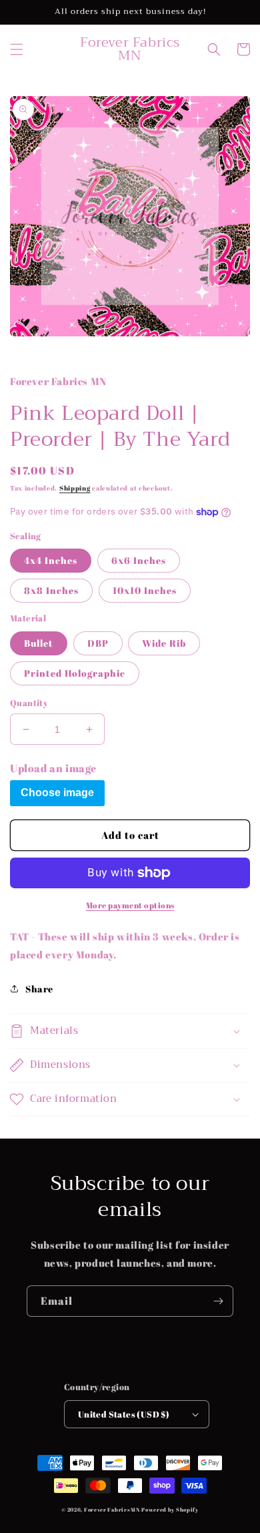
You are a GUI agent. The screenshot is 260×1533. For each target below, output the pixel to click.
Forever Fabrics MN (112, 1509)
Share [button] (39, 988)
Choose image (57, 792)
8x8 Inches (51, 590)
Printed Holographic (74, 673)
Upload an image (53, 768)
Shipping (75, 488)
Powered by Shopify (170, 1509)
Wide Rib (164, 643)
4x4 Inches (50, 560)
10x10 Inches (145, 590)
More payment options (130, 905)
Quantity (29, 703)
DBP (98, 643)
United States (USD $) (123, 1414)
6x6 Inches (138, 560)
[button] (16, 49)
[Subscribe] (218, 1301)
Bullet (38, 643)
